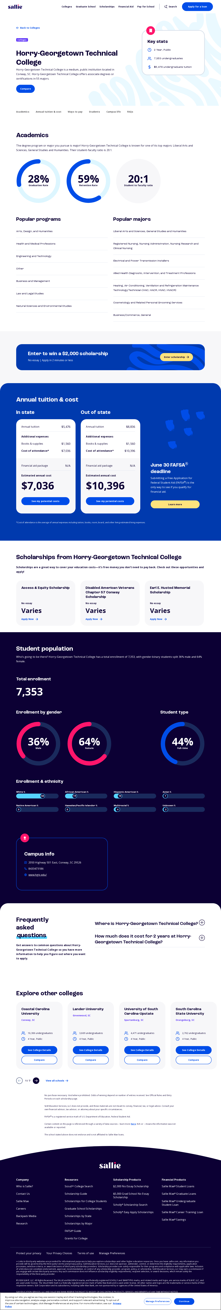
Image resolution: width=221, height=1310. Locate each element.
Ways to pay (75, 111)
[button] (112, 1253)
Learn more (175, 504)
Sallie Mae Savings (174, 1219)
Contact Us (23, 1193)
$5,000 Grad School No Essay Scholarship (131, 1195)
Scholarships (107, 6)
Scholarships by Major (78, 1223)
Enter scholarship (174, 357)
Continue (184, 1301)
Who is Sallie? (24, 1186)
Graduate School (86, 6)
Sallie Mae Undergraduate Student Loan (178, 1203)
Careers (21, 1208)
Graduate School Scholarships (83, 1208)
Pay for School (146, 6)
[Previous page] (19, 1080)
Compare (25, 88)
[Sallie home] (33, 7)
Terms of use (85, 1253)
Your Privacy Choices (59, 1253)
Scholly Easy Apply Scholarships (133, 1212)
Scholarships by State (78, 1216)
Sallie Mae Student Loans (178, 1186)
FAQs (130, 111)
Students (94, 111)
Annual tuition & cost (48, 111)
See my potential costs (45, 501)
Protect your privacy (28, 1253)
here (133, 1124)
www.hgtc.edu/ (37, 875)
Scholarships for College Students (86, 1201)
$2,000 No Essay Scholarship (131, 1186)
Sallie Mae (22, 1201)
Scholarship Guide (76, 1193)
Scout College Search (79, 1186)
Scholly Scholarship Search (130, 1204)
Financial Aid (125, 6)
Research (22, 1223)
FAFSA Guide (73, 1231)
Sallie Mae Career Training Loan (182, 1212)
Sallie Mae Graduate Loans (179, 1193)
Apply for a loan (197, 6)
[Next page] (36, 1080)
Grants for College (76, 1238)
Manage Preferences (158, 1301)
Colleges (67, 6)
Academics (22, 111)
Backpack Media (26, 1216)
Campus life (113, 111)
